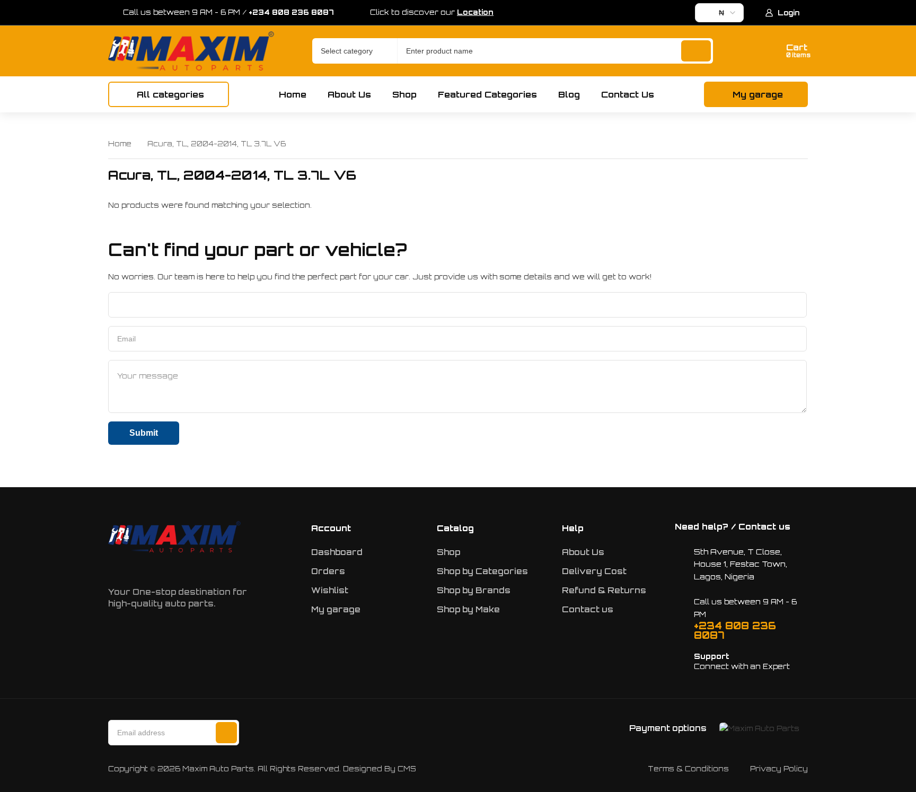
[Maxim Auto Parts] (191, 51)
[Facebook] (110, 567)
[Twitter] (210, 567)
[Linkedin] (176, 567)
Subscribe (226, 732)
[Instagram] (143, 567)
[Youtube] (242, 567)
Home (119, 143)
